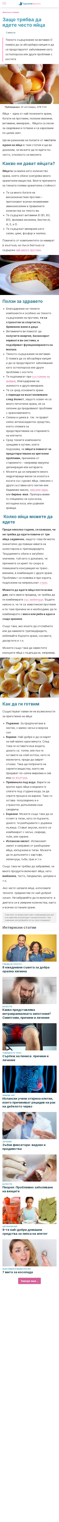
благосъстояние (10, 12)
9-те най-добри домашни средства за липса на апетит (25, 1231)
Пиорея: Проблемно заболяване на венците (27, 1189)
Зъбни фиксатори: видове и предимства (24, 1147)
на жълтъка (19, 777)
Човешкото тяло (11, 1053)
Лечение (7, 1142)
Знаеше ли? (8, 1095)
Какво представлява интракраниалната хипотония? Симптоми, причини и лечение (26, 1013)
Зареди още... (29, 1280)
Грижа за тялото (12, 964)
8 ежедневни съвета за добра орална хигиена (25, 969)
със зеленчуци (33, 599)
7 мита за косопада (17, 1272)
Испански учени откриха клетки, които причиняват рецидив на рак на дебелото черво (28, 1102)
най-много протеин (28, 250)
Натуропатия (9, 1226)
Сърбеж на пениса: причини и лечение (25, 1058)
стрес (43, 582)
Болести (7, 1006)
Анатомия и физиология (16, 1269)
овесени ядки (39, 489)
